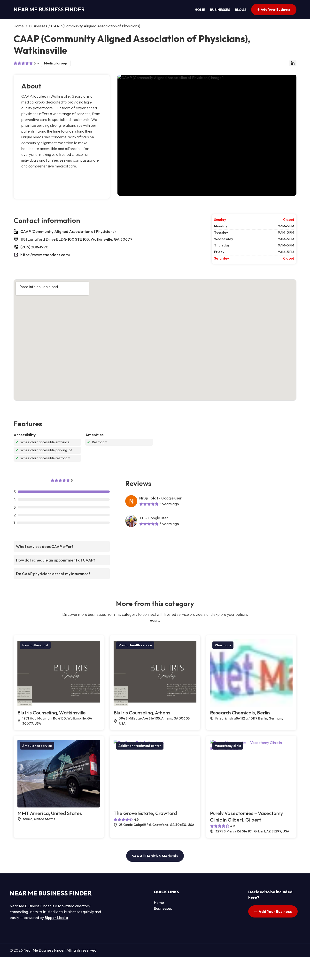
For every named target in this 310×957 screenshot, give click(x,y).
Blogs (240, 10)
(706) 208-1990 (34, 247)
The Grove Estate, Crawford (145, 813)
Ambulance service (37, 745)
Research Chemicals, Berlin (240, 713)
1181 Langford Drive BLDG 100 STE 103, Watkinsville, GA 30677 (76, 239)
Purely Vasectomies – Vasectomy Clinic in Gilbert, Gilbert (246, 816)
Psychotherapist (35, 645)
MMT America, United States (49, 813)
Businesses (220, 10)
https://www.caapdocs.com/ (45, 254)
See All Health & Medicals (155, 856)
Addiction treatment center (139, 745)
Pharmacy (223, 645)
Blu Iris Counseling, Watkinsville (51, 713)
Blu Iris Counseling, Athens (142, 713)
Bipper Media (56, 917)
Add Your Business (275, 9)
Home (200, 10)
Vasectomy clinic (228, 745)
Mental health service (135, 645)
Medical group (55, 63)
